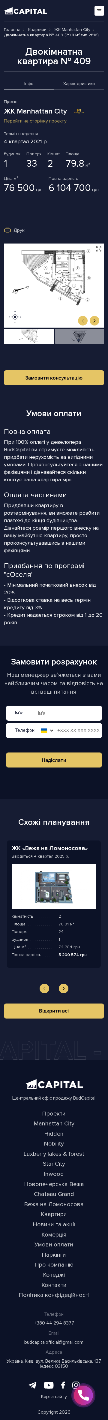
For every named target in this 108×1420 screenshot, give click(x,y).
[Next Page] (63, 988)
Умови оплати (53, 1245)
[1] (29, 336)
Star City (54, 1164)
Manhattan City (54, 1124)
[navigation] (83, 320)
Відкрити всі (54, 1011)
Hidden (54, 1134)
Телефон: (25, 731)
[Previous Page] (44, 988)
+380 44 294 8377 (54, 1323)
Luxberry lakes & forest (53, 1154)
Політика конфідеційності (54, 1295)
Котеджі (54, 1275)
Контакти (54, 1285)
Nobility (54, 1144)
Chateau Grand (54, 1194)
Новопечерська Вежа (54, 1184)
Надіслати (54, 760)
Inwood (54, 1174)
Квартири (54, 1214)
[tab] (29, 85)
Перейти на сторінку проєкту (35, 121)
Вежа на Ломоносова (54, 1204)
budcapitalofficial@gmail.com (53, 1342)
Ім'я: (19, 713)
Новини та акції (54, 1225)
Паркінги (54, 1255)
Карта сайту (54, 1397)
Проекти (54, 1114)
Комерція (54, 1235)
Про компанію (54, 1265)
